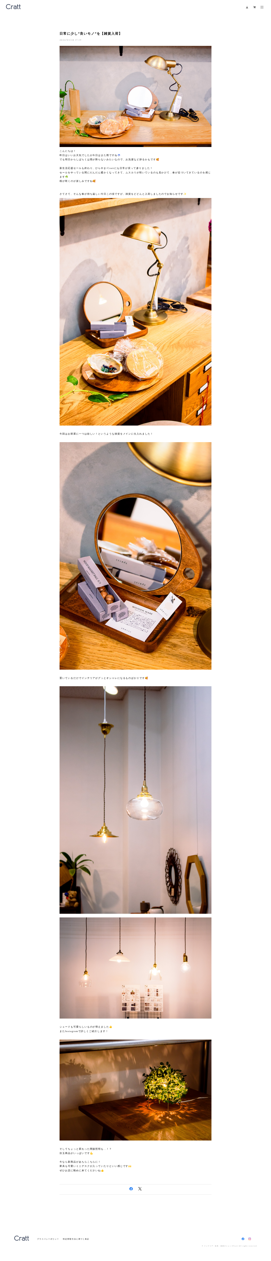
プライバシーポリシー (48, 1239)
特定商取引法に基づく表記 (76, 1239)
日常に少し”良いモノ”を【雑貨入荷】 (91, 33)
